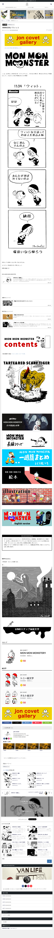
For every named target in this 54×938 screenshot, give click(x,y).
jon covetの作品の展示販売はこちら (13, 47)
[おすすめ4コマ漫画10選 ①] (27, 14)
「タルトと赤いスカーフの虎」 (18, 353)
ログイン (17, 758)
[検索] (49, 861)
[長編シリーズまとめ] (10, 14)
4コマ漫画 (5, 24)
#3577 (4, 908)
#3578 (4, 905)
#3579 (4, 902)
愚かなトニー (11, 24)
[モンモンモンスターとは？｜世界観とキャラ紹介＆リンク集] (44, 14)
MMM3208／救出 (5, 928)
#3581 (4, 895)
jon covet (16, 731)
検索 (3, 858)
